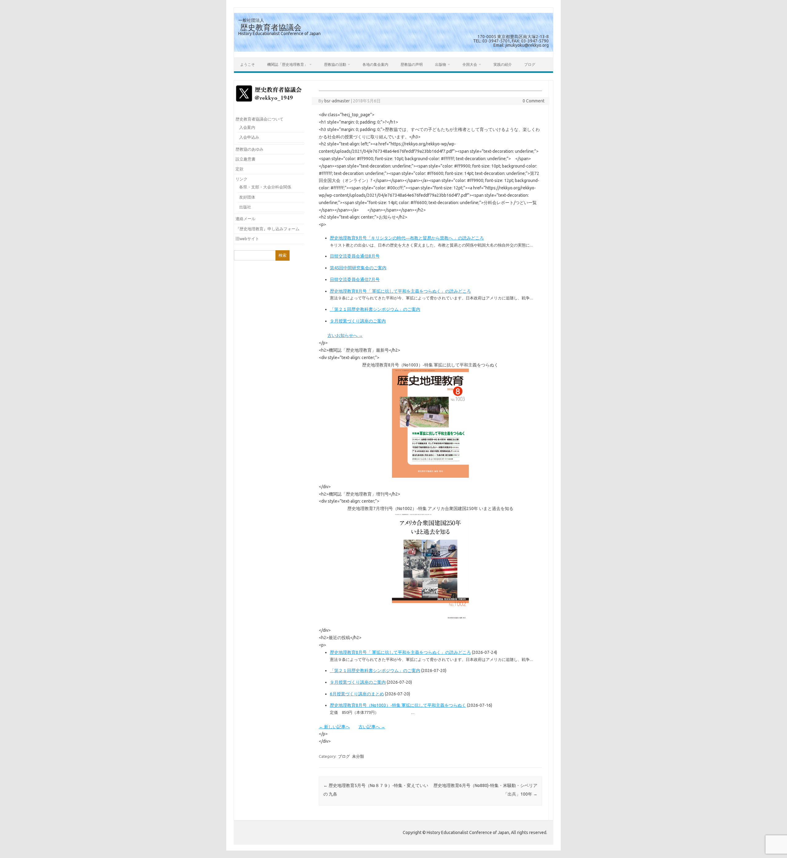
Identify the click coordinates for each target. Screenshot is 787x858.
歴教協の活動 (335, 64)
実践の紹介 (502, 64)
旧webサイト (247, 238)
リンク (241, 179)
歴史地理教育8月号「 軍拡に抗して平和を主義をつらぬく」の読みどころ (400, 291)
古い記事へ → (371, 726)
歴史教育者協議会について (259, 119)
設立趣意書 (245, 159)
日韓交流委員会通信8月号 (355, 256)
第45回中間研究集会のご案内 (358, 267)
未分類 (358, 756)
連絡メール (245, 218)
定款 (239, 169)
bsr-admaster (337, 100)
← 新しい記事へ (334, 726)
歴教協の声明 (412, 64)
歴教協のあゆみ (249, 149)
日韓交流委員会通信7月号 (355, 279)
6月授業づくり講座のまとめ (357, 693)
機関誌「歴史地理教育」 (287, 64)
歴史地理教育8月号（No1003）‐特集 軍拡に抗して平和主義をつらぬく (398, 705)
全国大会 (469, 64)
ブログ (529, 64)
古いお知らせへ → (345, 335)
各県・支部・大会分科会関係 (265, 187)
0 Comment (533, 100)
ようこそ (247, 64)
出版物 (440, 64)
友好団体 (247, 197)
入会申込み (249, 137)
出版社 (245, 207)
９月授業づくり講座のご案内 (358, 320)
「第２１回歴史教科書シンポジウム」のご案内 (375, 309)
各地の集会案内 (375, 64)
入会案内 (247, 127)
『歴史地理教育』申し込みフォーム (267, 229)
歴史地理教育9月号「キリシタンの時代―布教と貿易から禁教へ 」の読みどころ (407, 237)
